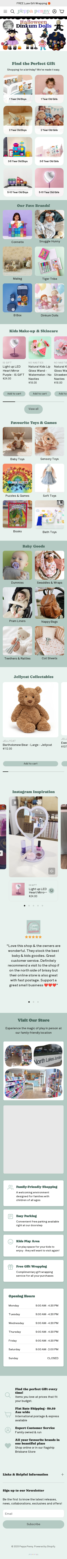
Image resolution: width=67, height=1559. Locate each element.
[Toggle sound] (51, 871)
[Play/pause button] (15, 802)
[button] (5, 11)
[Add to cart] (51, 891)
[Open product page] (17, 224)
